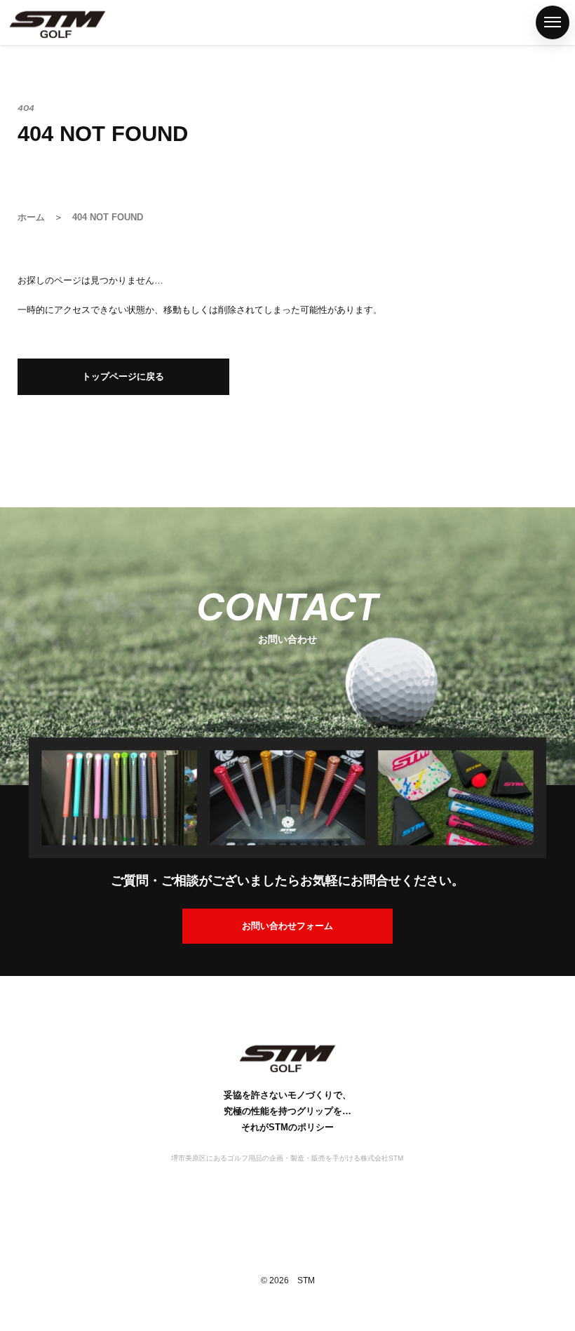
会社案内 (16, 864)
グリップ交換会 (16, 739)
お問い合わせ (16, 974)
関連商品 (16, 516)
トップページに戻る (123, 376)
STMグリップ (16, 391)
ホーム (16, 281)
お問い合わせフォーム (287, 926)
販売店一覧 (16, 614)
